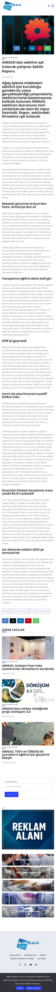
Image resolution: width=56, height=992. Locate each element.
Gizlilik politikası (33, 988)
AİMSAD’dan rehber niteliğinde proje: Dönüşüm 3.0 (25, 710)
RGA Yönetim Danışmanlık (39, 611)
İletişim (42, 959)
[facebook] (17, 48)
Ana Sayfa (15, 955)
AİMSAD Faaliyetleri (9, 57)
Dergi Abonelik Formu (22, 959)
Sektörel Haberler (28, 872)
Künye (43, 955)
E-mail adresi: (11, 782)
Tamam (20, 988)
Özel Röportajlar (28, 911)
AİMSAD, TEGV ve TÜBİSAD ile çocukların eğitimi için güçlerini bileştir (25, 755)
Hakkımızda (30, 955)
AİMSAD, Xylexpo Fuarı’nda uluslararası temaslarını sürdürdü (28, 667)
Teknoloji (28, 898)
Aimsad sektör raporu (19, 611)
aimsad (6, 611)
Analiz (28, 885)
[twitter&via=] (24, 48)
